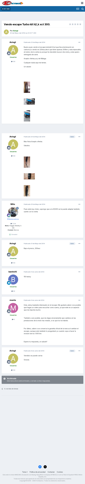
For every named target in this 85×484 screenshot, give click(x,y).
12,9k (14, 223)
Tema (24, 472)
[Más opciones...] (79, 42)
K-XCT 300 (32, 33)
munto (13, 300)
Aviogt (13, 42)
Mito (13, 204)
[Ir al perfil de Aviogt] (6, 32)
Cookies (60, 472)
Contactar (51, 472)
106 (14, 61)
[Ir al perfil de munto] (13, 308)
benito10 (13, 272)
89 (14, 291)
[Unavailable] (27, 87)
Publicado (34, 42)
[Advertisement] (42, 16)
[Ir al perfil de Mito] (13, 212)
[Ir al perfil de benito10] (13, 280)
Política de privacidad (37, 472)
